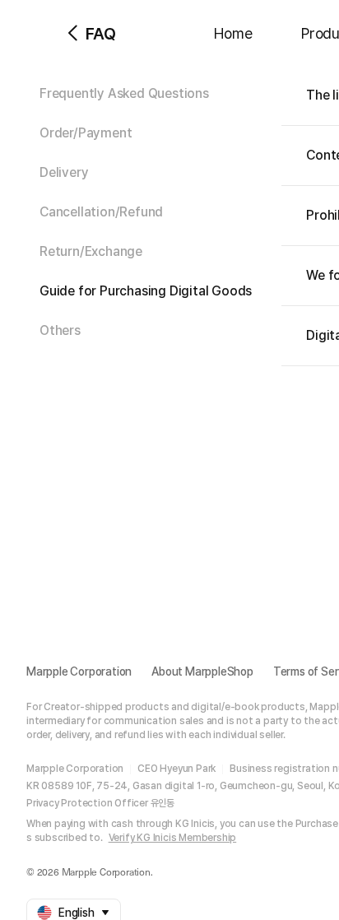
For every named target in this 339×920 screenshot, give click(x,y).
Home (233, 33)
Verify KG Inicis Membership (173, 837)
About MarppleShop (202, 671)
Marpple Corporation (79, 671)
